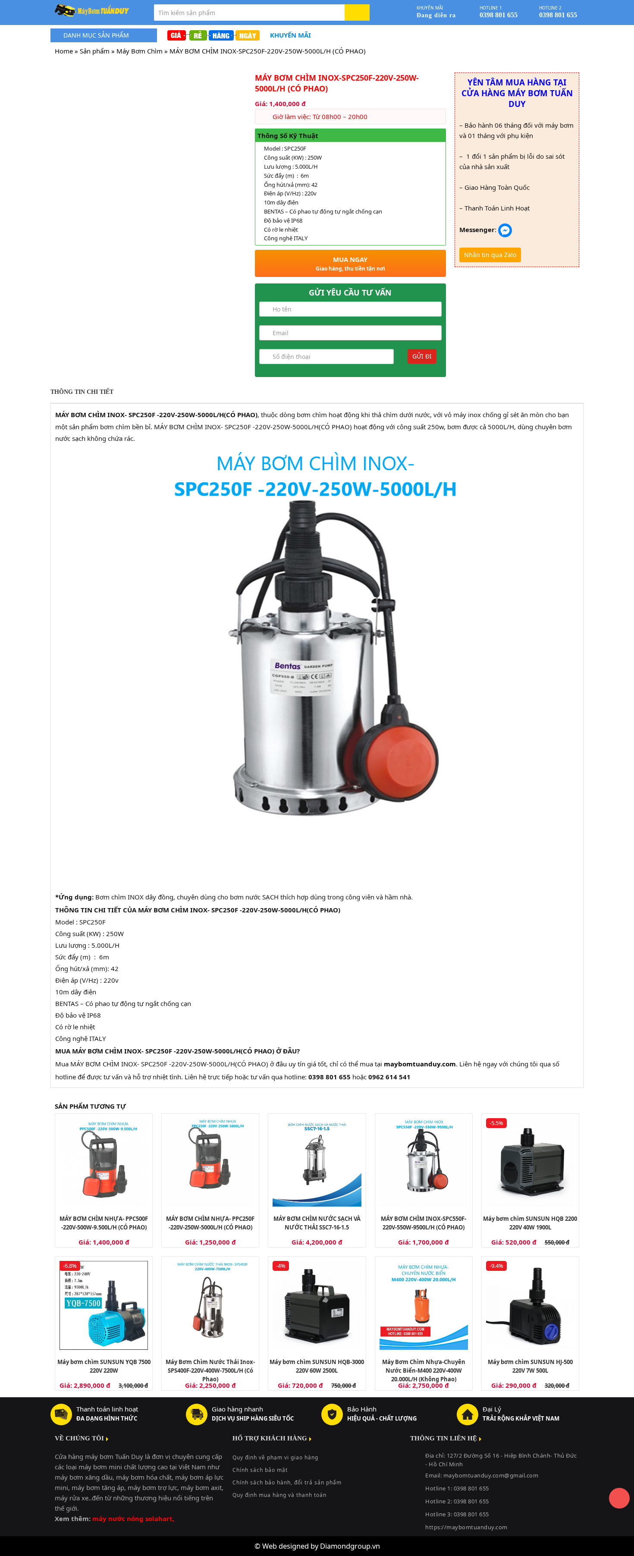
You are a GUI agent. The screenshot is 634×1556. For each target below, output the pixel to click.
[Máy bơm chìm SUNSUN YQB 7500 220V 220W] (104, 1305)
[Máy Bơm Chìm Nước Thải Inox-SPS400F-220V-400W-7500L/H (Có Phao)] (210, 1305)
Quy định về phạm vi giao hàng (275, 1457)
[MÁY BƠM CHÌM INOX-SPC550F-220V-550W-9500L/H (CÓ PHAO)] (424, 1162)
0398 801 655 (471, 1501)
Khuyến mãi (290, 35)
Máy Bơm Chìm (139, 51)
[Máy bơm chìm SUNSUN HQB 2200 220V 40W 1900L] (530, 1162)
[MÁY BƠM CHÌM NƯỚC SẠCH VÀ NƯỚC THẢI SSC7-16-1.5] (317, 1162)
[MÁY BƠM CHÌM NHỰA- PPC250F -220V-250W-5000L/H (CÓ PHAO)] (210, 1162)
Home (64, 51)
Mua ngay (350, 263)
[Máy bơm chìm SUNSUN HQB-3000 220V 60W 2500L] (317, 1305)
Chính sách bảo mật (260, 1470)
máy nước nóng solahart (132, 1518)
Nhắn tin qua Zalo (490, 255)
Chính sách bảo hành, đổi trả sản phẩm (287, 1482)
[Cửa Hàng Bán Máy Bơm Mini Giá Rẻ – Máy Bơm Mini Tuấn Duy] (98, 10)
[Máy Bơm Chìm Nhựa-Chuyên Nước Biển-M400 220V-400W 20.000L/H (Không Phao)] (424, 1305)
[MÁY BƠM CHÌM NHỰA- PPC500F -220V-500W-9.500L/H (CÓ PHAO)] (104, 1162)
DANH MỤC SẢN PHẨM (96, 35)
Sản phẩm (95, 51)
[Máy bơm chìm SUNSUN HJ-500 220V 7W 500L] (530, 1305)
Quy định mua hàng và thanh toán (279, 1495)
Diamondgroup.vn (350, 1546)
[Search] (357, 12)
